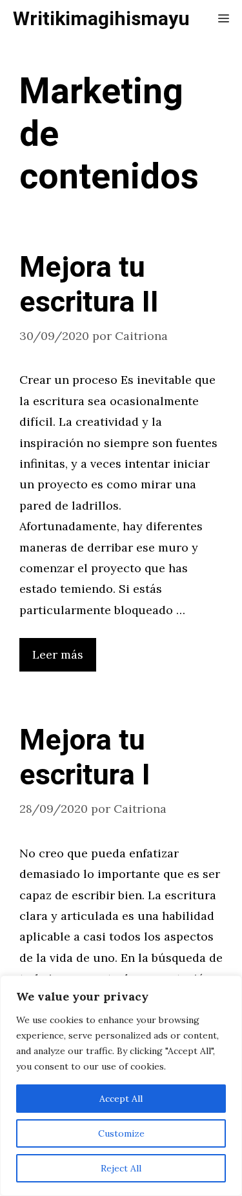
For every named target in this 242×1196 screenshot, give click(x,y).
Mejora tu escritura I (84, 758)
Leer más (57, 654)
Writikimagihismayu (101, 19)
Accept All (121, 1098)
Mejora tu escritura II (89, 285)
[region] (121, 1085)
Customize (121, 1133)
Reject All (121, 1168)
